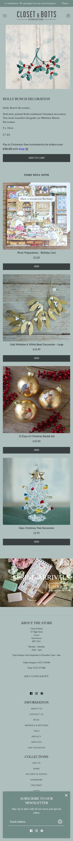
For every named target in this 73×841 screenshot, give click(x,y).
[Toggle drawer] (5, 16)
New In (36, 763)
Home (36, 769)
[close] (66, 795)
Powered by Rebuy (36, 550)
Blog (36, 720)
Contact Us (36, 714)
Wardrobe (36, 780)
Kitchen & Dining (36, 774)
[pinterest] (41, 830)
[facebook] (31, 830)
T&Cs (37, 731)
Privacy (36, 736)
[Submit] (60, 821)
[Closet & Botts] (36, 16)
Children (36, 785)
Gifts (36, 791)
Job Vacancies (36, 748)
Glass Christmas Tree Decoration (36, 528)
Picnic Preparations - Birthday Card (36, 253)
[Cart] (68, 16)
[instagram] (36, 830)
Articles (36, 742)
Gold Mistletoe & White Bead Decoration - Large (36, 344)
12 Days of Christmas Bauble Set (37, 436)
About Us (36, 709)
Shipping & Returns (36, 725)
